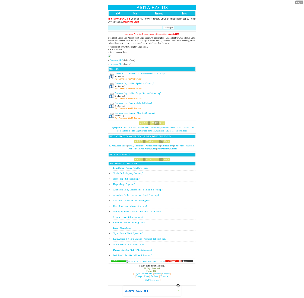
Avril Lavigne (144, 149)
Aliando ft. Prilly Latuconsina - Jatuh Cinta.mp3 (136, 195)
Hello (172, 131)
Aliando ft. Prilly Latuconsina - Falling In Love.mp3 (138, 189)
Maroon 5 (190, 146)
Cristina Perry (167, 146)
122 (152, 123)
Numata (156, 131)
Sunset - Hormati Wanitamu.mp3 (128, 244)
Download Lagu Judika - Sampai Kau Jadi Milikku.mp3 (138, 93)
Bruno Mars (179, 146)
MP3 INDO (114, 69)
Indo (135, 13)
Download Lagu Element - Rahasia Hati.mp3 (133, 103)
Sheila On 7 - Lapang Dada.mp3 (128, 173)
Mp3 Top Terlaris (152, 280)
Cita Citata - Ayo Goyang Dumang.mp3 (131, 200)
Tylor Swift (132, 149)
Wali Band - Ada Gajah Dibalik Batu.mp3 (132, 255)
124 (160, 123)
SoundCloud (147, 273)
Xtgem (137, 273)
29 (147, 159)
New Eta (165, 131)
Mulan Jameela (183, 127)
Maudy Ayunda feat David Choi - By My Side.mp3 (137, 211)
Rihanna (173, 149)
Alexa (146, 276)
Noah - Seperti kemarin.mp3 (126, 178)
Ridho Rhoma (143, 127)
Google (139, 276)
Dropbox (164, 276)
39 (147, 141)
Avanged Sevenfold (136, 146)
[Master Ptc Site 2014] (145, 261)
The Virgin (136, 131)
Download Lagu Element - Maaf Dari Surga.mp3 (135, 113)
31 (153, 159)
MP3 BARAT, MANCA (119, 154)
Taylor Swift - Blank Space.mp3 (128, 233)
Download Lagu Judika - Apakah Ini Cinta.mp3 (134, 83)
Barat (184, 13)
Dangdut (159, 13)
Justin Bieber (121, 146)
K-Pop (112, 146)
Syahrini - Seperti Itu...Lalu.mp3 (128, 217)
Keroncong (155, 127)
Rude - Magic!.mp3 (122, 228)
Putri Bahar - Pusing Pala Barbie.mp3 (130, 168)
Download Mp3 (116, 60)
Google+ (166, 273)
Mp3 (118, 13)
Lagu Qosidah (116, 127)
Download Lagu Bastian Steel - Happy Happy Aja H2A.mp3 (140, 73)
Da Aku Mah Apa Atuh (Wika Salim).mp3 (132, 250)
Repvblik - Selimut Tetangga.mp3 (129, 222)
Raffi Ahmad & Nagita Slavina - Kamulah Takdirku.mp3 (139, 238)
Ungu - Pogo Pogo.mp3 (124, 184)
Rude (153, 149)
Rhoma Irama (181, 131)
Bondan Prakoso (168, 127)
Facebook (155, 276)
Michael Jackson (153, 146)
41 (153, 141)
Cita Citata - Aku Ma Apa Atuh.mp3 (130, 206)
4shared (157, 273)
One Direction (163, 149)
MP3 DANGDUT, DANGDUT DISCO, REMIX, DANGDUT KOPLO (140, 136)
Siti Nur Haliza (130, 127)
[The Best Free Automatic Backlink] (172, 261)
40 (150, 141)
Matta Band (147, 131)
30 (150, 159)
